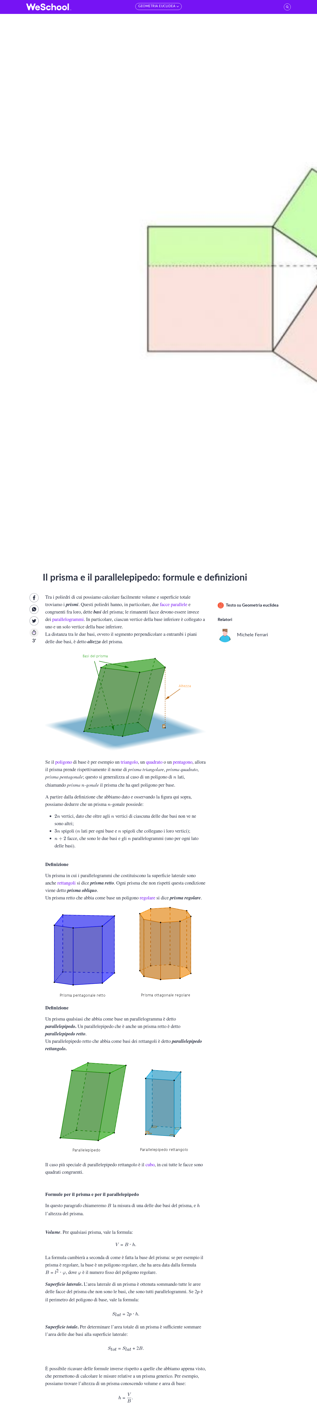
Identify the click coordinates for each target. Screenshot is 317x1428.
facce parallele (173, 604)
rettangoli (66, 882)
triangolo (129, 762)
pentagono (182, 762)
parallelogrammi (68, 619)
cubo (150, 1164)
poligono (63, 762)
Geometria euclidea (260, 605)
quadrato (154, 762)
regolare (147, 897)
